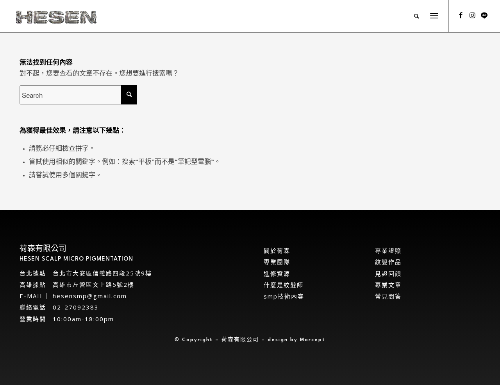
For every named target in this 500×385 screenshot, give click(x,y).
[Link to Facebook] (460, 16)
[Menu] (434, 15)
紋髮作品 (388, 262)
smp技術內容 (284, 296)
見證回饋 (388, 273)
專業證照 (388, 250)
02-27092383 (76, 307)
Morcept (312, 339)
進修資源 (277, 273)
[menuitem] (417, 16)
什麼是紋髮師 (284, 285)
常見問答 (388, 296)
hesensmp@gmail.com (88, 296)
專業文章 (388, 285)
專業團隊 (277, 262)
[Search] (417, 16)
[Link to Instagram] (472, 16)
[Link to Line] (484, 16)
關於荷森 (277, 250)
